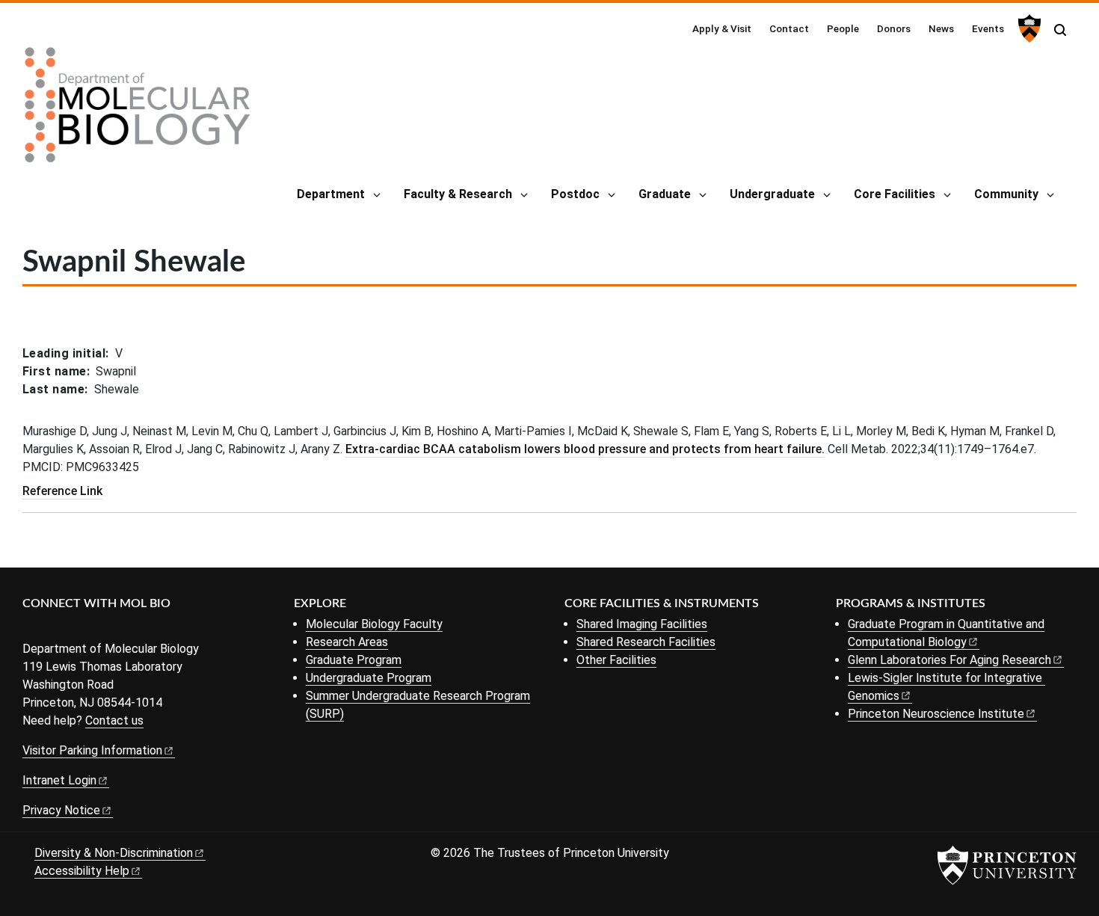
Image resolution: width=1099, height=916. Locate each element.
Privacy (61, 810)
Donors (894, 28)
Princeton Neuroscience (936, 714)
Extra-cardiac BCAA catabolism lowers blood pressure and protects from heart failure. (585, 449)
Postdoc (575, 194)
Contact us (114, 720)
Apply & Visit (721, 28)
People (843, 28)
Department (331, 194)
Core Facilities (894, 194)
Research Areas (347, 642)
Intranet (59, 780)
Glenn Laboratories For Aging (949, 660)
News (941, 28)
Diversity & (113, 853)
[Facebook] (32, 628)
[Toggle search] (1060, 30)
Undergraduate (772, 194)
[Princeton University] (1027, 28)
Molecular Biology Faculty (374, 624)
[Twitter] (54, 628)
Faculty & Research (458, 194)
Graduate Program (353, 660)
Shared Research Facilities (645, 642)
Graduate (664, 194)
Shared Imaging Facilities (641, 624)
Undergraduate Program (368, 678)
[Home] (137, 110)
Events (988, 28)
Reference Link (62, 491)
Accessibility (81, 871)
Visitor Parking (92, 750)
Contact (789, 28)
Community (1006, 194)
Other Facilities (616, 660)
